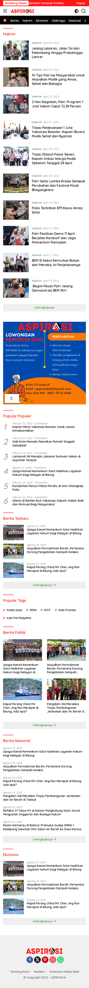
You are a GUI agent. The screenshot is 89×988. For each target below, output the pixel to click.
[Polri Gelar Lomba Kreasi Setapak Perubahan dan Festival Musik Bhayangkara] (16, 183)
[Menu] (6, 10)
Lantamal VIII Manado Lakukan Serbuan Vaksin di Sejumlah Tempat (46, 458)
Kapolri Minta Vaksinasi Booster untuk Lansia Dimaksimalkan (43, 428)
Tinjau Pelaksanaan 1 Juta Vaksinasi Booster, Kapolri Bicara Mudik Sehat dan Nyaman (58, 132)
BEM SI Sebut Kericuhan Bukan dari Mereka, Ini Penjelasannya (56, 262)
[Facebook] (29, 960)
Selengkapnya (44, 307)
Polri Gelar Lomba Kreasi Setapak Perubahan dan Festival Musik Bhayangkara (58, 185)
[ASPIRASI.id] (22, 10)
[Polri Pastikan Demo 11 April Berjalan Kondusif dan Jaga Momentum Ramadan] (16, 236)
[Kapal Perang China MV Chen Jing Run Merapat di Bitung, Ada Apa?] (13, 570)
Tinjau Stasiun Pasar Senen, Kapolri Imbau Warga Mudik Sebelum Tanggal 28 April (54, 158)
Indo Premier (67, 610)
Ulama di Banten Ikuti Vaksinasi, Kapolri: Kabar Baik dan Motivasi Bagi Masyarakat (48, 502)
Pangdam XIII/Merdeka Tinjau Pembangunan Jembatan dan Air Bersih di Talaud (66, 708)
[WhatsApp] (60, 960)
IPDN (33, 610)
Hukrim (37, 43)
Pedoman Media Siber (64, 972)
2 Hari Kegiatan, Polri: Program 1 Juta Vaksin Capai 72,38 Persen (57, 104)
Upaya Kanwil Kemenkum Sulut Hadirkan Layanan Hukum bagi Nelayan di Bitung (46, 473)
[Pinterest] (45, 960)
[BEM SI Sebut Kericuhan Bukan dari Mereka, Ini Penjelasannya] (16, 262)
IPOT (47, 610)
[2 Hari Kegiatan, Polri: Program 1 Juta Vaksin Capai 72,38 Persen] (16, 104)
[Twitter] (37, 960)
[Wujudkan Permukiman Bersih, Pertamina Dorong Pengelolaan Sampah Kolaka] (13, 551)
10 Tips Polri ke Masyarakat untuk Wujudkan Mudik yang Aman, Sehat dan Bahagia (58, 79)
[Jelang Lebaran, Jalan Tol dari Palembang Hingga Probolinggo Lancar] (16, 50)
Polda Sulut (14, 610)
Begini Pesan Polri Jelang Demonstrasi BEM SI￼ (52, 288)
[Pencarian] (83, 11)
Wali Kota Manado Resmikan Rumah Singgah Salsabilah (43, 443)
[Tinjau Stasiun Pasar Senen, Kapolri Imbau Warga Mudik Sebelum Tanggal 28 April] (16, 157)
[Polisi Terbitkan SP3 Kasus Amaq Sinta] (16, 210)
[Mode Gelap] (76, 11)
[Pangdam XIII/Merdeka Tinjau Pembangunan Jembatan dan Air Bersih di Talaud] (66, 689)
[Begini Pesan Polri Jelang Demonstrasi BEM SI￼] (16, 288)
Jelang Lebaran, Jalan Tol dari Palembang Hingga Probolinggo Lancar (57, 52)
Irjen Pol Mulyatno (19, 618)
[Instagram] (52, 960)
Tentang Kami (19, 972)
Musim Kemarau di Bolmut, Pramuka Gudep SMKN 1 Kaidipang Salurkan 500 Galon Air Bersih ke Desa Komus (42, 827)
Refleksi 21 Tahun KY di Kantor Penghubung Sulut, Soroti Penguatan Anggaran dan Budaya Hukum (41, 812)
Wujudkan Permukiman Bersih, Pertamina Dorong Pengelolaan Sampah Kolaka (55, 550)
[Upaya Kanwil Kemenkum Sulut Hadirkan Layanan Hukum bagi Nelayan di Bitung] (13, 532)
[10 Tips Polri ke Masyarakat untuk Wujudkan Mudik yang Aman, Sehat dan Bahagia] (16, 77)
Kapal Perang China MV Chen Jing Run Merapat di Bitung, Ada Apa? (53, 569)
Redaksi (39, 972)
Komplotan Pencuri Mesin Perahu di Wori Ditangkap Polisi (47, 488)
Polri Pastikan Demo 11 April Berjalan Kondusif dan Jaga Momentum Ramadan (54, 238)
